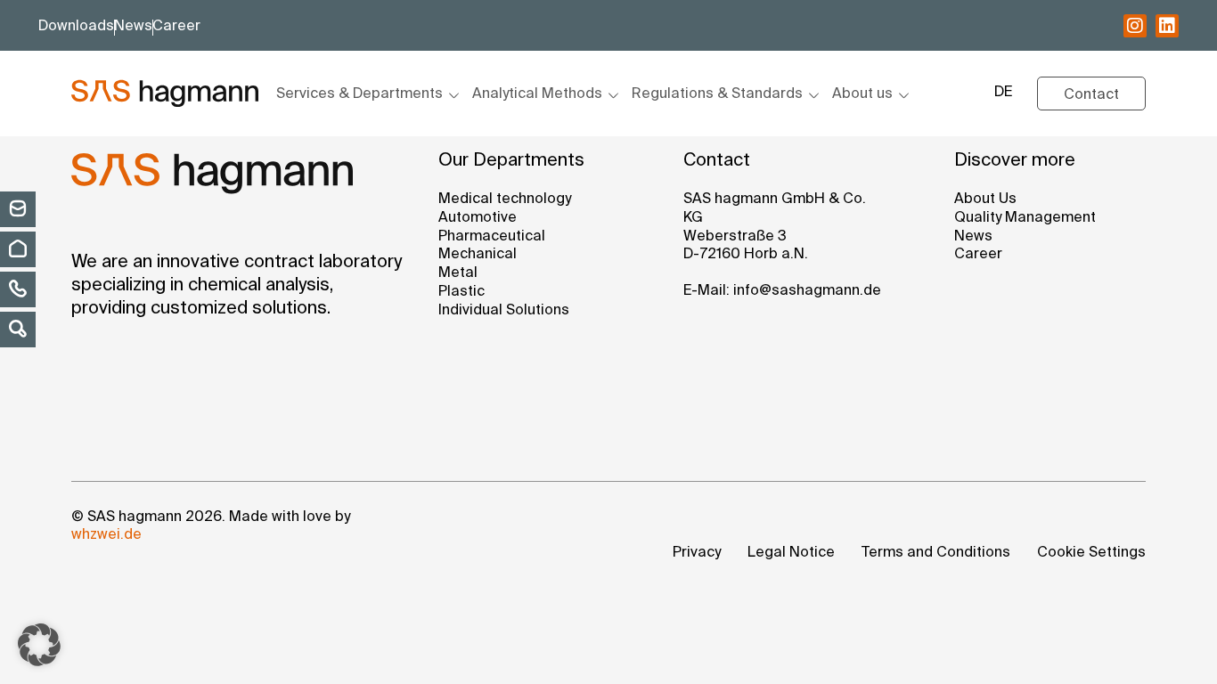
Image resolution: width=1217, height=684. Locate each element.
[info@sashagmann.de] (18, 208)
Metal (458, 273)
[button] (39, 645)
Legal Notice (791, 553)
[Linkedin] (1167, 25)
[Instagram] (1135, 25)
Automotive (477, 218)
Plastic (461, 292)
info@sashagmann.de (807, 291)
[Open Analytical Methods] (611, 95)
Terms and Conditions (936, 553)
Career (978, 255)
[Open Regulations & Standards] (811, 95)
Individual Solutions (503, 311)
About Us (985, 199)
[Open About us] (901, 95)
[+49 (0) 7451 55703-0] (18, 288)
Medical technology (504, 199)
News (973, 237)
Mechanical (477, 255)
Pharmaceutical (491, 237)
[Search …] (18, 329)
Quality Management (1025, 218)
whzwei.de (106, 535)
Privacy (697, 553)
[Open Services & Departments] (451, 95)
